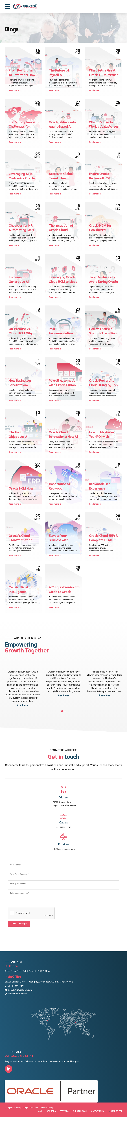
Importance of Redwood (59, 485)
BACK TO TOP (116, 1111)
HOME (39, 1111)
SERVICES (64, 1111)
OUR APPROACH (80, 1111)
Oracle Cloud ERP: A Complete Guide (103, 537)
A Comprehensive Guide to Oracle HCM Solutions (61, 591)
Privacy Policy (47, 1108)
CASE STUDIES (97, 1111)
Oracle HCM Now (21, 488)
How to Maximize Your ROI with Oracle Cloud (101, 436)
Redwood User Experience (99, 485)
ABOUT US (51, 1111)
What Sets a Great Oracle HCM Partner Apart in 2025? (103, 74)
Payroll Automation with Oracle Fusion (63, 382)
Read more (14, 90)
